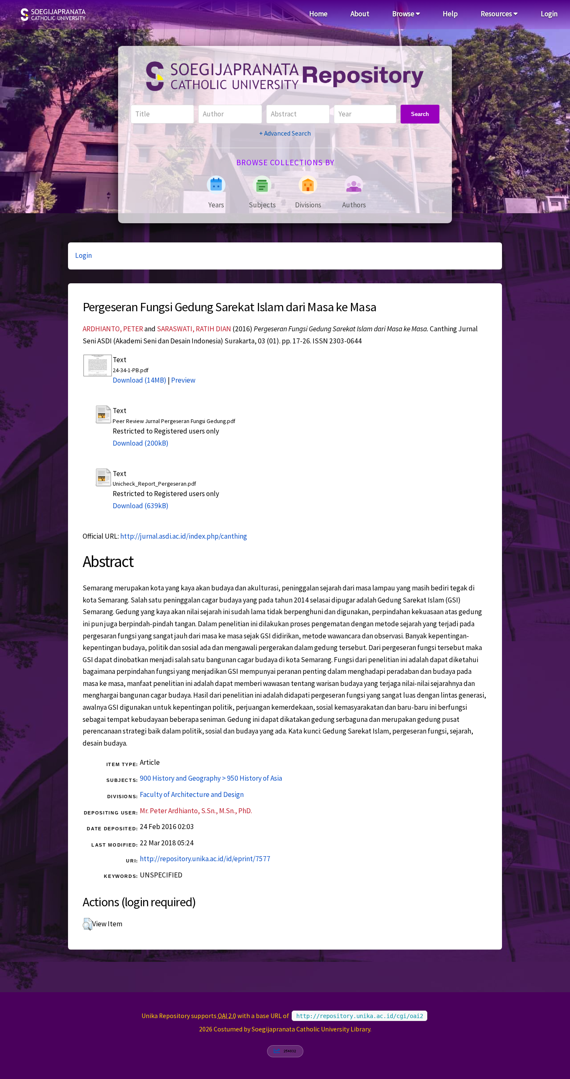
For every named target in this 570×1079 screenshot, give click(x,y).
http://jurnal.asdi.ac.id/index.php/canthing (183, 536)
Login (549, 13)
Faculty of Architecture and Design (192, 794)
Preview (183, 380)
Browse (404, 13)
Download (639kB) (141, 505)
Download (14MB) (139, 380)
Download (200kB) (141, 443)
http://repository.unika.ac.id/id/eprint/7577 (205, 858)
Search (420, 114)
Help (450, 13)
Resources (497, 13)
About (360, 13)
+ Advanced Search (285, 133)
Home (318, 13)
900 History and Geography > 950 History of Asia (211, 778)
